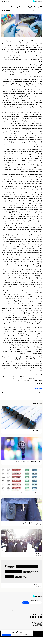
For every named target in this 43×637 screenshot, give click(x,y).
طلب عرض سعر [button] (27, 5)
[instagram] (30, 617)
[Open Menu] (2, 1)
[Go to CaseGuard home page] (21, 596)
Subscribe (25, 602)
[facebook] (41, 617)
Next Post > (3, 392)
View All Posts (39, 396)
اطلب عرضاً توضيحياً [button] (16, 5)
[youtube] (33, 617)
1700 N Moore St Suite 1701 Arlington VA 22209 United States (37, 623)
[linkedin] (35, 617)
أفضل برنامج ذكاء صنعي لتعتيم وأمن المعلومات (11, 602)
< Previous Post (39, 392)
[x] (38, 617)
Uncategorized (38, 388)
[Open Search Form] (9, 1)
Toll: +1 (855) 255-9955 (37, 625)
